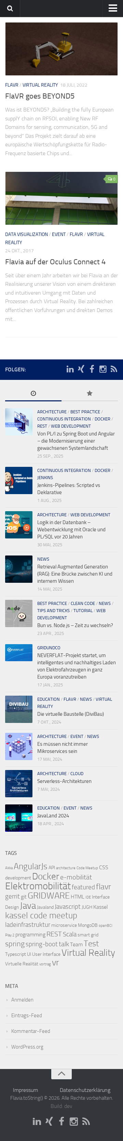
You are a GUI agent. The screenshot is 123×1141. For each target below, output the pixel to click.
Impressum (25, 1090)
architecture (52, 411)
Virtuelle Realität (21, 964)
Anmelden (22, 1000)
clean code (83, 603)
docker (102, 418)
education (48, 699)
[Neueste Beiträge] (33, 394)
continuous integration (64, 418)
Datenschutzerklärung (85, 1090)
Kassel (100, 907)
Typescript (15, 954)
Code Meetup (87, 868)
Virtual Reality (88, 952)
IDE (88, 897)
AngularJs (30, 866)
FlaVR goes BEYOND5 (39, 96)
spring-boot (42, 944)
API (52, 868)
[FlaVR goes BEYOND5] (61, 49)
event (59, 234)
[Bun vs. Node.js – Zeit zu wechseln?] (18, 613)
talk (64, 944)
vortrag (45, 964)
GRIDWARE (49, 895)
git (24, 896)
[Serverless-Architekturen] (18, 783)
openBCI (105, 925)
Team (76, 944)
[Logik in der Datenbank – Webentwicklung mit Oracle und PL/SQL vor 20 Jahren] (18, 524)
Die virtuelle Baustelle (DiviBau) (70, 714)
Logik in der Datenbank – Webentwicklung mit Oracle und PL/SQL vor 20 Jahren (71, 529)
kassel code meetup (41, 915)
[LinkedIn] (70, 369)
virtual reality (40, 85)
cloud (76, 773)
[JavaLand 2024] (18, 818)
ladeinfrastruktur (27, 925)
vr (55, 962)
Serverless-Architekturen (64, 781)
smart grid (88, 935)
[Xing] (81, 369)
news (43, 559)
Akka (9, 868)
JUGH (87, 907)
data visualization (26, 234)
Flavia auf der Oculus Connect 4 (55, 261)
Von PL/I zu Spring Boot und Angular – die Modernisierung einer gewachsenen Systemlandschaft (76, 441)
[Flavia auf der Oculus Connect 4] (61, 198)
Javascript (68, 906)
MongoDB (88, 925)
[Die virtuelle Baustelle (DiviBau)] (18, 709)
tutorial (83, 610)
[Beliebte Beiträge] (90, 394)
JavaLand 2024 (53, 816)
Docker (45, 876)
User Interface (46, 954)
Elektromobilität (38, 886)
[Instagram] (103, 369)
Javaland (45, 907)
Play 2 (9, 935)
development (18, 878)
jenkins (45, 477)
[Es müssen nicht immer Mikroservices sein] (18, 746)
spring (15, 943)
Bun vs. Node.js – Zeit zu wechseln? (75, 625)
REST (42, 426)
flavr (11, 85)
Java (28, 905)
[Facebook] (92, 369)
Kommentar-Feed (30, 1031)
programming (30, 934)
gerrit (12, 896)
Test (91, 943)
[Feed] (114, 369)
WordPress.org (27, 1047)
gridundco (48, 647)
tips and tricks (53, 610)
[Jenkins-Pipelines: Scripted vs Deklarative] (18, 480)
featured (83, 887)
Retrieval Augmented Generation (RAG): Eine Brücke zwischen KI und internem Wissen (74, 574)
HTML (77, 896)
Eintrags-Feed (26, 1015)
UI (29, 954)
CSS (103, 867)
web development (71, 426)
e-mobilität (76, 877)
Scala (70, 934)
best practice (85, 411)
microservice (64, 925)
